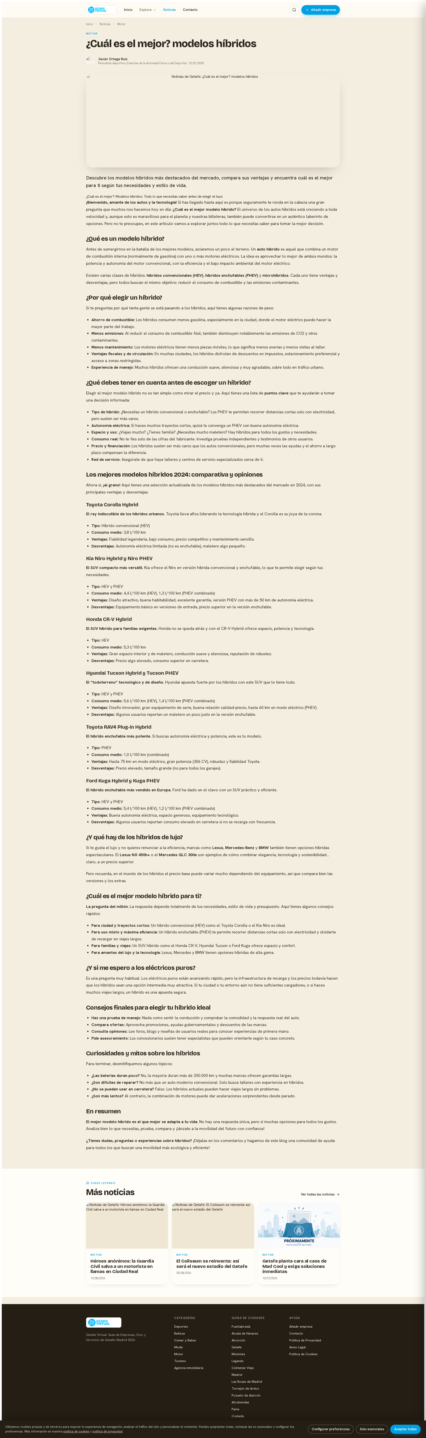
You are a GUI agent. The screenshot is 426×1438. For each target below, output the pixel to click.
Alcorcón (238, 1340)
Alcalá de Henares (245, 1333)
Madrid (237, 1374)
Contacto (190, 10)
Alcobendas (240, 1402)
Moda (178, 1347)
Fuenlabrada (241, 1326)
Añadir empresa (323, 10)
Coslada (238, 1416)
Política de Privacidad (305, 1340)
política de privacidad (107, 1431)
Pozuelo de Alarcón (246, 1395)
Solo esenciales (372, 1429)
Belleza (179, 1333)
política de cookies (76, 1431)
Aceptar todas (405, 1429)
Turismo (180, 1361)
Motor (121, 24)
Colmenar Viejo (243, 1368)
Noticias (169, 10)
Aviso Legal (297, 1347)
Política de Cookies (303, 1354)
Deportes (181, 1326)
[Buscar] (294, 10)
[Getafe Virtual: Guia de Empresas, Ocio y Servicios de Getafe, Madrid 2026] (101, 9)
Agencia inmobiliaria (188, 1368)
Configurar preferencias (331, 1429)
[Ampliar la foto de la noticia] (213, 120)
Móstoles (238, 1354)
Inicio (128, 10)
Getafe (237, 1347)
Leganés (238, 1361)
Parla (235, 1409)
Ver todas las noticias (318, 1194)
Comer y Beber (185, 1340)
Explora (145, 10)
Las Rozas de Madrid (247, 1381)
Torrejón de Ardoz (245, 1388)
